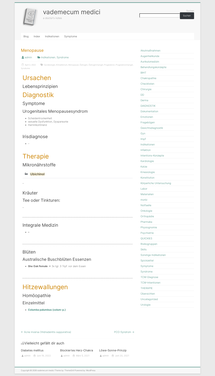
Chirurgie (146, 89)
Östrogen (84, 65)
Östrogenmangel (96, 65)
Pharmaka (146, 221)
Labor (144, 188)
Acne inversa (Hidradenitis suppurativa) (46, 332)
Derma (144, 100)
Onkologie (146, 210)
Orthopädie (147, 216)
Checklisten (147, 83)
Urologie (145, 304)
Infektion (146, 150)
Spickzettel (147, 260)
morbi (144, 199)
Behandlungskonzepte (153, 67)
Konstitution (147, 177)
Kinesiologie (148, 172)
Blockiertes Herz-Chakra (76, 350)
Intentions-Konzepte (152, 155)
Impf (143, 138)
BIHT (143, 72)
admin (28, 57)
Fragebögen (148, 122)
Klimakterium (61, 65)
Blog (26, 36)
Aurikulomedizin (150, 61)
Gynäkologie (49, 65)
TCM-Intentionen (150, 282)
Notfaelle (146, 205)
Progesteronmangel (124, 65)
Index (37, 36)
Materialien (147, 194)
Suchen (190, 10)
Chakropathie (148, 78)
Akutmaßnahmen (150, 50)
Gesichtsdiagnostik (152, 127)
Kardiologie (147, 161)
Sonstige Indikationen (153, 255)
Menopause (73, 65)
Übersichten (148, 293)
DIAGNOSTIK (148, 105)
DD (142, 94)
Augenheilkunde (150, 56)
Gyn (143, 133)
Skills (144, 249)
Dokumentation (149, 111)
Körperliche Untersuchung (156, 183)
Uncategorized (149, 299)
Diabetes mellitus (32, 350)
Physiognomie (149, 227)
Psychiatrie (147, 232)
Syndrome (63, 57)
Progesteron (109, 65)
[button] (78, 174)
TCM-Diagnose (149, 277)
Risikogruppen (149, 243)
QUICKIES (146, 238)
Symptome (70, 36)
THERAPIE (147, 288)
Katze (144, 166)
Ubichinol (37, 174)
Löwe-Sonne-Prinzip (113, 350)
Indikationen (52, 36)
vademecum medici (71, 12)
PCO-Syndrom (124, 332)
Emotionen (147, 116)
